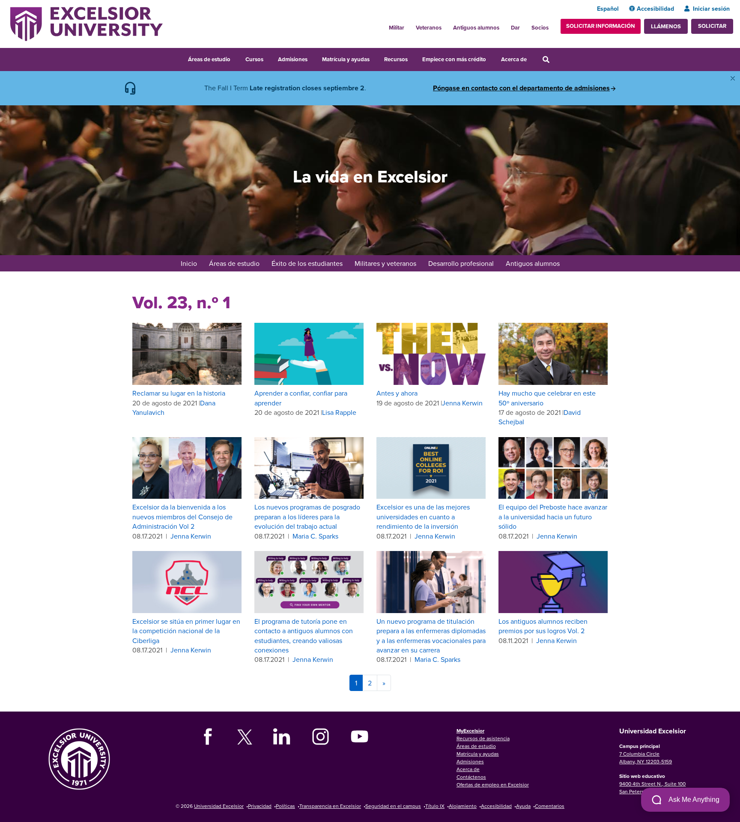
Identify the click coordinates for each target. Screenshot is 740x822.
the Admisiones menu (313, 58)
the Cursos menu (269, 58)
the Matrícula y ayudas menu (375, 58)
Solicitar (712, 26)
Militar (396, 28)
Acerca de (514, 59)
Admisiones (292, 59)
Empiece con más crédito (454, 59)
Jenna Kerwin (462, 403)
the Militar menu (409, 25)
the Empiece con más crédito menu (492, 58)
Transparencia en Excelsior (330, 806)
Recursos (396, 59)
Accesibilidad (655, 8)
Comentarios (549, 806)
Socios (540, 28)
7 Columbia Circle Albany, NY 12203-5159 (645, 757)
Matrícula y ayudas (346, 59)
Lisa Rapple (339, 412)
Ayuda (523, 806)
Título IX (435, 806)
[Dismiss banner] (733, 78)
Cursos (254, 59)
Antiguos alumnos (476, 28)
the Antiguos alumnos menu (504, 25)
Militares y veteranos (385, 263)
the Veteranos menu (446, 25)
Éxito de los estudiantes (307, 263)
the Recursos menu (413, 58)
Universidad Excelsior (219, 806)
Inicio (189, 263)
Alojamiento (463, 806)
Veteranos (429, 28)
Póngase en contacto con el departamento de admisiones (521, 88)
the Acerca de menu (532, 58)
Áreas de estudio (209, 59)
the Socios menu (552, 25)
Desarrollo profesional (461, 263)
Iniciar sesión (711, 8)
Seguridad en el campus (393, 806)
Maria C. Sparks (315, 536)
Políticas (285, 806)
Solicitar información (600, 26)
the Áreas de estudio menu (236, 58)
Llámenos (666, 26)
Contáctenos (471, 776)
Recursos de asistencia (483, 738)
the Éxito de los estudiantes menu (348, 264)
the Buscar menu (557, 58)
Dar (515, 28)
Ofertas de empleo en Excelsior (493, 784)
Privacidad (260, 806)
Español (608, 8)
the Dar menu (524, 25)
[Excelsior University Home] (86, 23)
